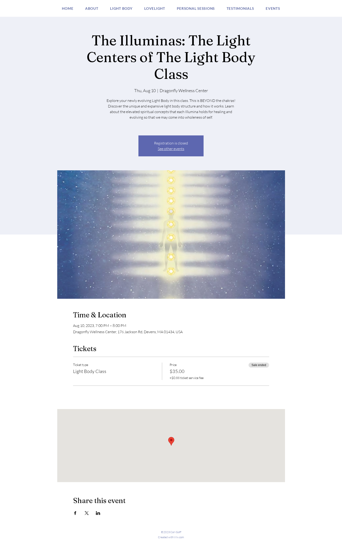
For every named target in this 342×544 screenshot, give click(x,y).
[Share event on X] (86, 513)
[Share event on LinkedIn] (98, 513)
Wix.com (179, 537)
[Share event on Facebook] (75, 513)
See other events (171, 148)
